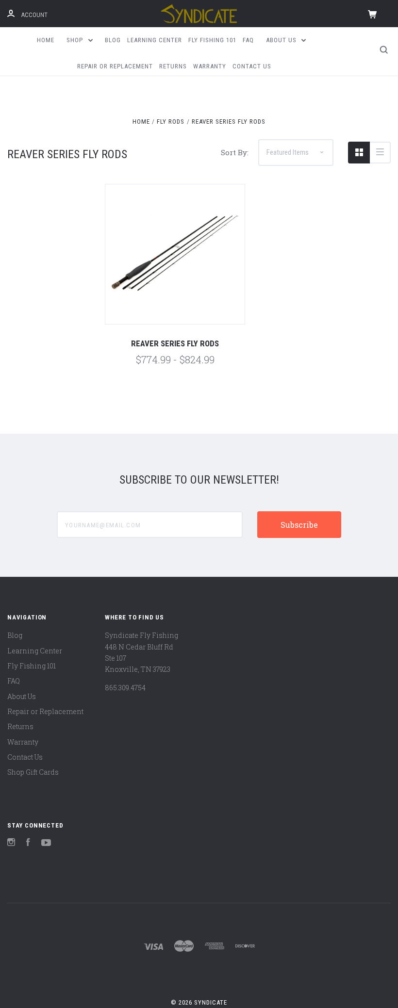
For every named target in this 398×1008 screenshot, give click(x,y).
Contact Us (251, 66)
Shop (75, 40)
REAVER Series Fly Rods (175, 343)
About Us (282, 40)
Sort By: (235, 152)
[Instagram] (11, 843)
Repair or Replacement (115, 66)
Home (45, 40)
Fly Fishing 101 (212, 40)
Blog (113, 40)
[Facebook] (28, 843)
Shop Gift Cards (33, 772)
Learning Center (154, 40)
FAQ (248, 40)
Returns (173, 66)
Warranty (209, 66)
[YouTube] (46, 843)
